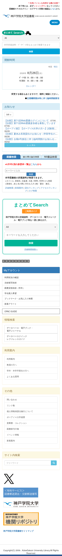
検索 (31, 51)
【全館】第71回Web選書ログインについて (26, 120)
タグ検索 (33, 191)
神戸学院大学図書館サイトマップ (18, 530)
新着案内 (18, 188)
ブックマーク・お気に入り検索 (18, 298)
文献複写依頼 (10, 282)
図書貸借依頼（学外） (14, 287)
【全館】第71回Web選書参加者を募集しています (30, 123)
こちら (53, 8)
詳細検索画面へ (31, 249)
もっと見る (31, 145)
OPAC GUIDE (10, 311)
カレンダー (31, 85)
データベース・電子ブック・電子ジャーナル (20, 329)
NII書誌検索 (50, 156)
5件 (8, 114)
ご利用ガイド (31, 211)
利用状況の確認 (11, 277)
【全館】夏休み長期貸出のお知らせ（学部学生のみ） (32, 133)
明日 (56, 66)
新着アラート (10, 303)
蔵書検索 (11, 156)
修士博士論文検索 (31, 156)
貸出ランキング (32, 188)
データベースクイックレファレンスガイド (17, 337)
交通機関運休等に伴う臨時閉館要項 (43, 98)
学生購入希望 (10, 293)
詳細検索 (9, 188)
